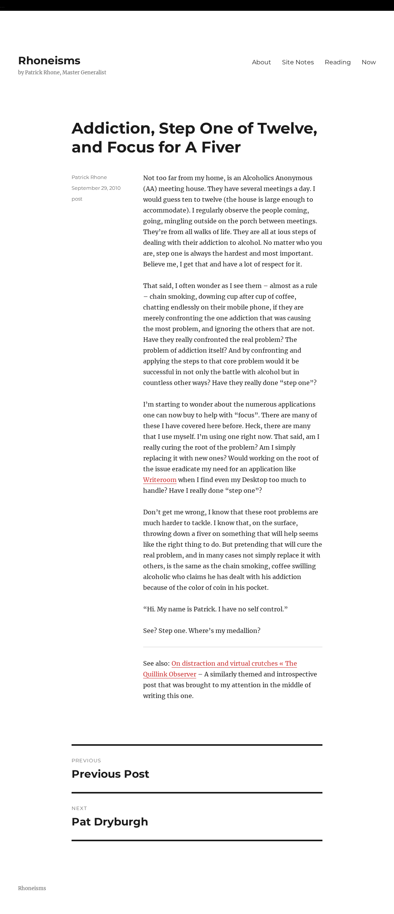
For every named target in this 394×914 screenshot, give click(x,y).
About (261, 62)
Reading (338, 62)
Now (369, 62)
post (77, 199)
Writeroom (160, 480)
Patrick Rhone (89, 177)
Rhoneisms (49, 60)
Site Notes (298, 62)
